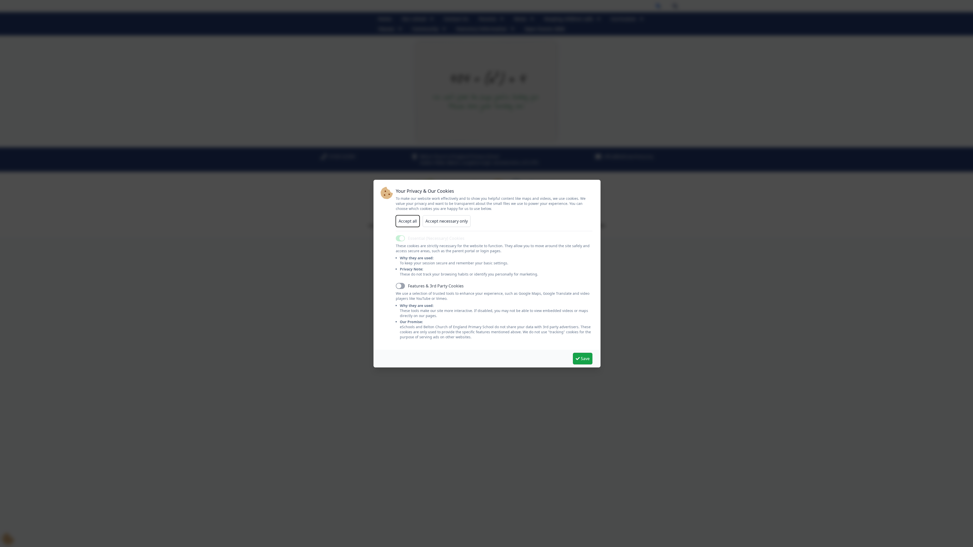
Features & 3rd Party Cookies (436, 286)
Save (585, 358)
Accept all (408, 221)
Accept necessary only (446, 221)
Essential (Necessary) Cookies (436, 238)
